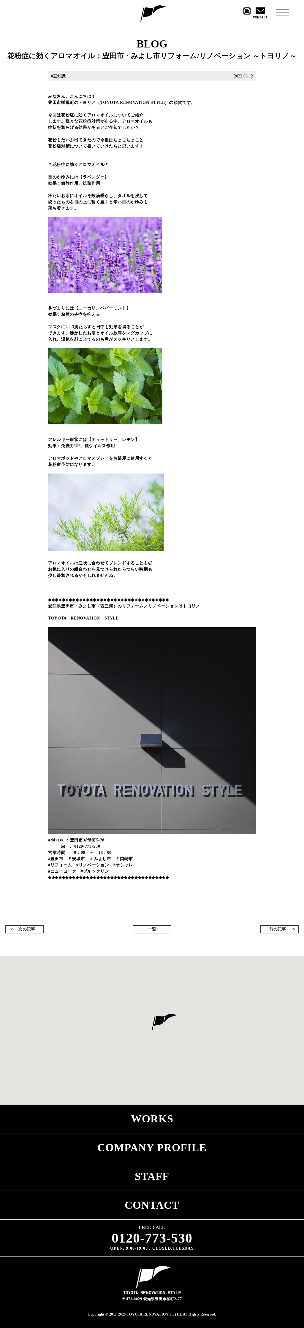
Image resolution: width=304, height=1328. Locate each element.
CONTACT (152, 1205)
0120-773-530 (152, 1238)
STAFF (152, 1176)
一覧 (152, 929)
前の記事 (277, 929)
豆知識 (59, 76)
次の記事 (26, 929)
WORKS (152, 1119)
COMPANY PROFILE (152, 1148)
